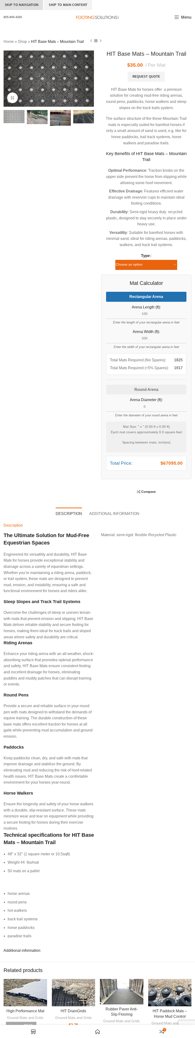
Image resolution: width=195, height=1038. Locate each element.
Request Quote (146, 76)
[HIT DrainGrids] (73, 992)
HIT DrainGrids (73, 1011)
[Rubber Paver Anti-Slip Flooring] (121, 991)
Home (9, 42)
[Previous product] (91, 41)
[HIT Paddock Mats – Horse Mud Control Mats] (170, 992)
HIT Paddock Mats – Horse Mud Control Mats (170, 1016)
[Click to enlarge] (12, 97)
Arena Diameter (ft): (146, 400)
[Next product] (100, 41)
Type (145, 256)
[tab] (69, 513)
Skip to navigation (21, 5)
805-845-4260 (13, 17)
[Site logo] (97, 17)
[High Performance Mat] (25, 992)
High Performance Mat (25, 1011)
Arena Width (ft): (146, 332)
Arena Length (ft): (146, 307)
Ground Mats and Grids (25, 1018)
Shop (22, 42)
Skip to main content (68, 5)
